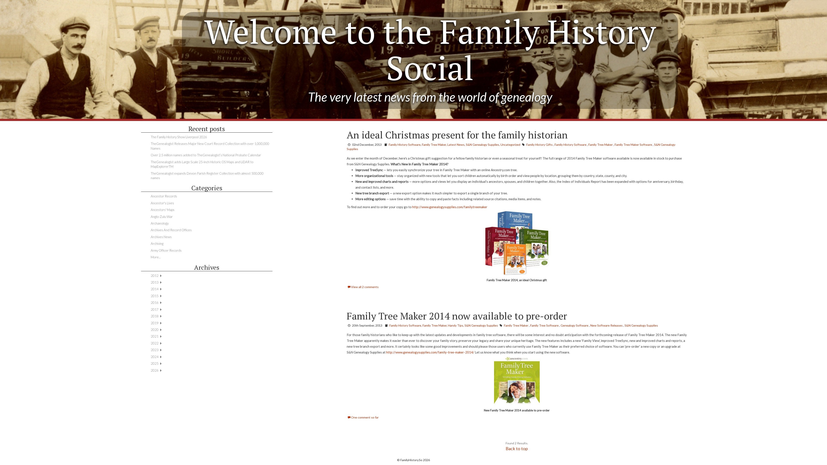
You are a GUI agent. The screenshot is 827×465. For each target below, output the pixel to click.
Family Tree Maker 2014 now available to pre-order (457, 315)
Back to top (517, 448)
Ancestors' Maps (162, 210)
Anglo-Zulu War (162, 217)
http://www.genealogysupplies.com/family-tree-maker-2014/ (430, 352)
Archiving (157, 243)
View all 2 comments (364, 287)
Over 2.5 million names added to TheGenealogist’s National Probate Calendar (206, 155)
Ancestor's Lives (162, 203)
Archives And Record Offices (171, 230)
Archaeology (160, 223)
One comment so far (364, 417)
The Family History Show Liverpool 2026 (179, 137)
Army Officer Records (166, 250)
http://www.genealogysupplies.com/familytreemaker (449, 207)
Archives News (161, 237)
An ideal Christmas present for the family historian (457, 134)
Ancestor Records (164, 196)
